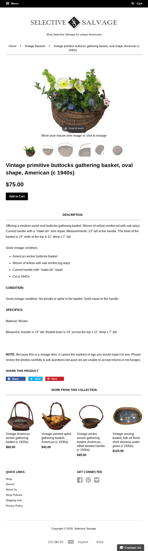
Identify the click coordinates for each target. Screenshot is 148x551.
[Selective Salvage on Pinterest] (88, 481)
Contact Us (132, 547)
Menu (14, 3)
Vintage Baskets (35, 46)
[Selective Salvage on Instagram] (97, 481)
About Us (11, 489)
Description (72, 214)
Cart (139, 3)
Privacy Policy (14, 505)
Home (12, 46)
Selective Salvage (85, 528)
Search (10, 484)
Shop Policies (14, 495)
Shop (9, 479)
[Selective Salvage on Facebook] (80, 481)
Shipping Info (14, 500)
